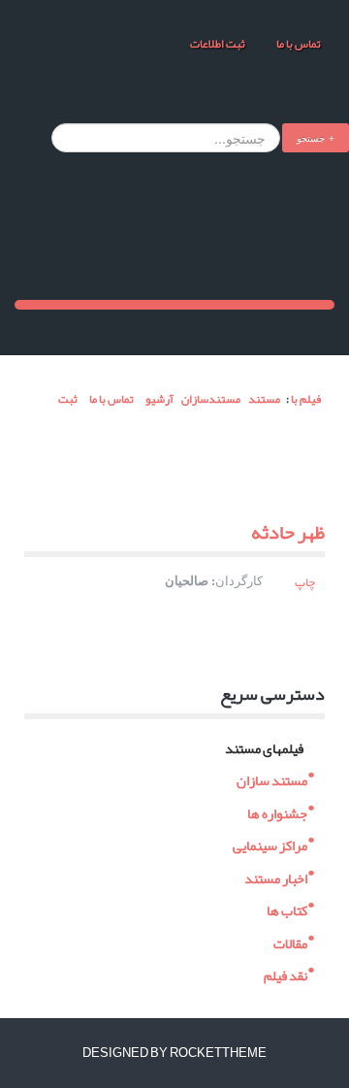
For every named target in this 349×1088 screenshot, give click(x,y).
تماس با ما (297, 43)
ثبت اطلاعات (217, 43)
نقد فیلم (285, 974)
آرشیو (159, 399)
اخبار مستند (275, 876)
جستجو (311, 137)
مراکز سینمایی (270, 844)
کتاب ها (287, 909)
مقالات (290, 941)
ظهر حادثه (288, 531)
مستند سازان (272, 779)
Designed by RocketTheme (174, 1053)
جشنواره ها (277, 811)
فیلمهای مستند (264, 746)
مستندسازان (210, 399)
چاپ (305, 582)
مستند (264, 399)
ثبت (67, 399)
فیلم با (306, 399)
